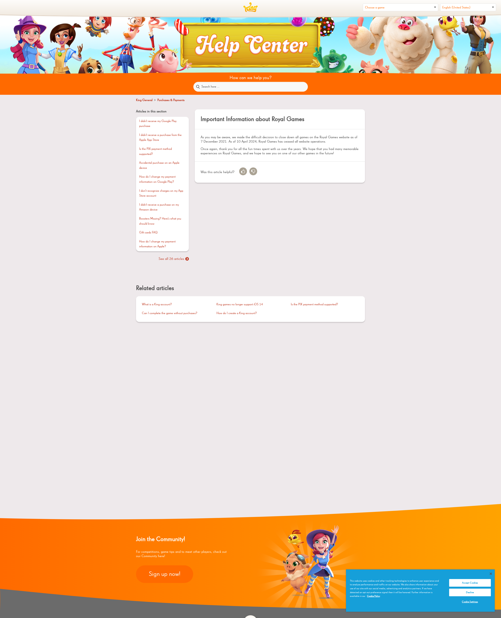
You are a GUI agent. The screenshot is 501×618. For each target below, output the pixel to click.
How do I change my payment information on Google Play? (157, 179)
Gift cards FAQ (148, 232)
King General (144, 100)
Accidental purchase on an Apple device (159, 165)
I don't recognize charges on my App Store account (161, 193)
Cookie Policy (373, 596)
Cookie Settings (470, 602)
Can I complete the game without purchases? (169, 313)
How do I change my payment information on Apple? (157, 244)
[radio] (243, 171)
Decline (470, 592)
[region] (420, 590)
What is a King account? (157, 304)
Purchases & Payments (171, 100)
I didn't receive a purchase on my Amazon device (159, 207)
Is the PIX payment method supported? (155, 151)
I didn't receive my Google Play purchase (158, 124)
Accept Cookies (470, 583)
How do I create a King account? (236, 313)
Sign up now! (164, 574)
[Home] (250, 7)
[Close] (491, 574)
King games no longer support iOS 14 (239, 304)
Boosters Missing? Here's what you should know (160, 221)
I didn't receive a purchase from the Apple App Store (160, 138)
